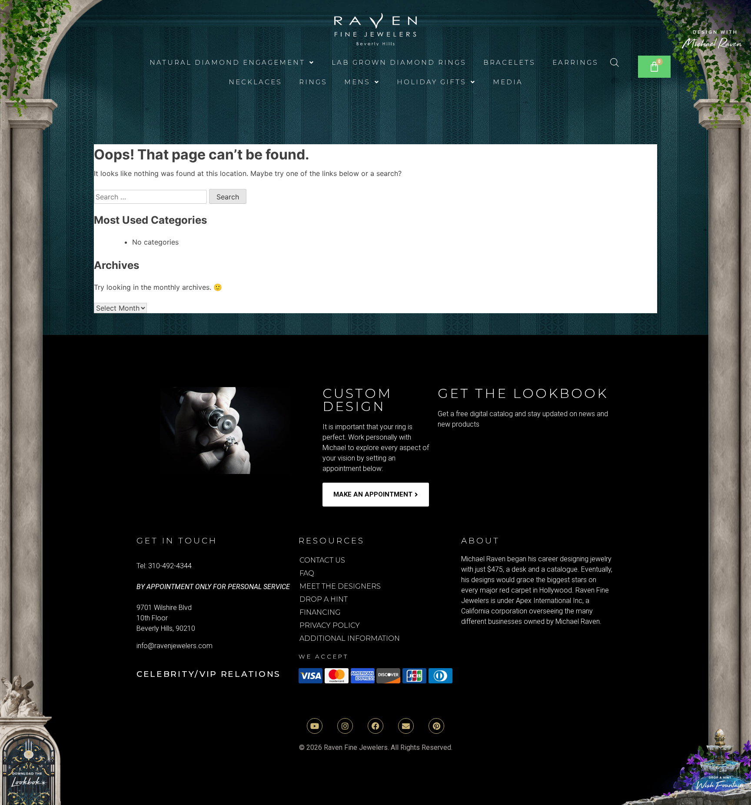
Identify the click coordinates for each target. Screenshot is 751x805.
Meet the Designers (340, 586)
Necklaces (255, 82)
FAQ (306, 573)
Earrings (575, 62)
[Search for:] (151, 196)
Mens (357, 82)
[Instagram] (345, 726)
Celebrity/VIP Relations (208, 674)
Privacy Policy (329, 625)
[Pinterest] (436, 726)
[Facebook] (375, 726)
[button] (232, 62)
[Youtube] (314, 726)
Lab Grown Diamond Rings (399, 62)
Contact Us (322, 560)
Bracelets (509, 62)
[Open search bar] (614, 62)
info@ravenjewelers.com (174, 646)
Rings (313, 82)
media (508, 82)
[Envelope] (406, 726)
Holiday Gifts (431, 82)
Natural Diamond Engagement (227, 62)
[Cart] (654, 67)
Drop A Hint (323, 599)
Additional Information (349, 638)
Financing (320, 612)
